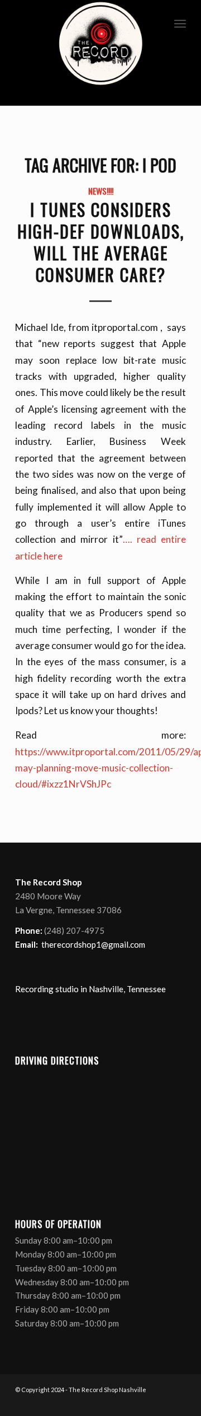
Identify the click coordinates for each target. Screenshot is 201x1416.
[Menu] (180, 22)
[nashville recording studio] (100, 53)
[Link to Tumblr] (177, 1402)
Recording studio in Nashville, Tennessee (90, 989)
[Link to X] (144, 1402)
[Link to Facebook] (127, 1402)
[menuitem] (180, 22)
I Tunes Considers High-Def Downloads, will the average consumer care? (100, 242)
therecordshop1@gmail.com (93, 944)
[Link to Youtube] (160, 1402)
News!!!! (100, 190)
